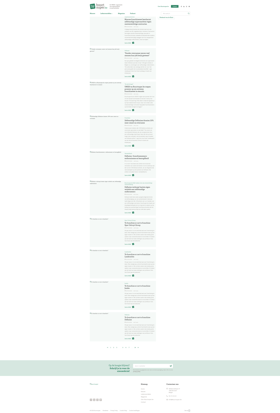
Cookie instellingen (134, 410)
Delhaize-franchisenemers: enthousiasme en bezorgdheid (137, 157)
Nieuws (92, 13)
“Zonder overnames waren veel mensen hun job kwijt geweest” (137, 54)
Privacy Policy (114, 410)
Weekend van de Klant (166, 17)
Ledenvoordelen (105, 13)
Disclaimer (105, 410)
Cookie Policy (123, 410)
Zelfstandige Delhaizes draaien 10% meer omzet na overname (139, 121)
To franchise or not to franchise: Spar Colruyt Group (137, 224)
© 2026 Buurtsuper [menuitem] (95, 410)
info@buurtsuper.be (175, 399)
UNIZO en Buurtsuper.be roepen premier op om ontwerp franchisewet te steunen (138, 88)
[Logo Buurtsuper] (100, 6)
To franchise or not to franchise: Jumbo (137, 287)
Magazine (121, 13)
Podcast (132, 13)
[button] (170, 366)
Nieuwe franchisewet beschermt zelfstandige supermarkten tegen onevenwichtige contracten (138, 21)
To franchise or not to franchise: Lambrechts (137, 255)
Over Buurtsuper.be (163, 6)
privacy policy (136, 371)
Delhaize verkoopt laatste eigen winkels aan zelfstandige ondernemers (137, 189)
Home (143, 389)
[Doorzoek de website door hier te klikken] (188, 13)
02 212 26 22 (172, 396)
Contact (175, 6)
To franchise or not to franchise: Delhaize (137, 318)
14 (135, 347)
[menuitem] (92, 13)
